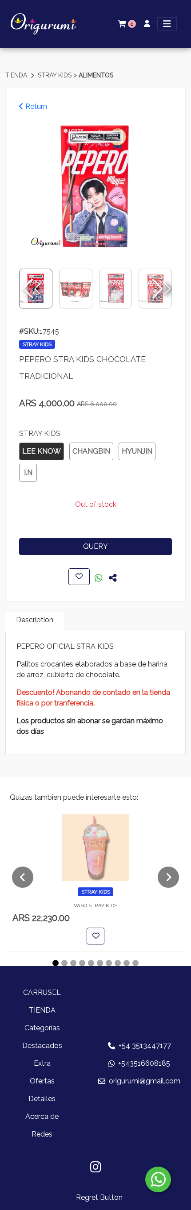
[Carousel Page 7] (109, 963)
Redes (42, 1134)
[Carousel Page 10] (135, 963)
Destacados (42, 1045)
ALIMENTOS (96, 75)
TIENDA (17, 75)
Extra (42, 1063)
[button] (160, 288)
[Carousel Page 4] (82, 963)
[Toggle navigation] (167, 24)
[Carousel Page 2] (64, 963)
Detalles (42, 1098)
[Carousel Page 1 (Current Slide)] (55, 963)
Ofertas (42, 1081)
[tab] (34, 621)
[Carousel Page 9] (126, 963)
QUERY (95, 546)
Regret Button (99, 1197)
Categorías (42, 1028)
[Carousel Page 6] (100, 963)
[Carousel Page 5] (91, 963)
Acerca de (42, 1116)
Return (35, 106)
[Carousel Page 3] (73, 963)
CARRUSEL (42, 992)
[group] (95, 187)
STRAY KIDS (55, 75)
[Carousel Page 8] (118, 963)
